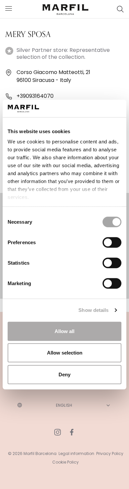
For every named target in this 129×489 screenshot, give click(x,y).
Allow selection (64, 353)
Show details (93, 310)
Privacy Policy (109, 453)
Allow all (64, 331)
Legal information (76, 453)
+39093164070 (35, 96)
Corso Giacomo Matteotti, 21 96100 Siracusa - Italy (53, 76)
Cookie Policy (65, 462)
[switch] (112, 242)
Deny (64, 374)
